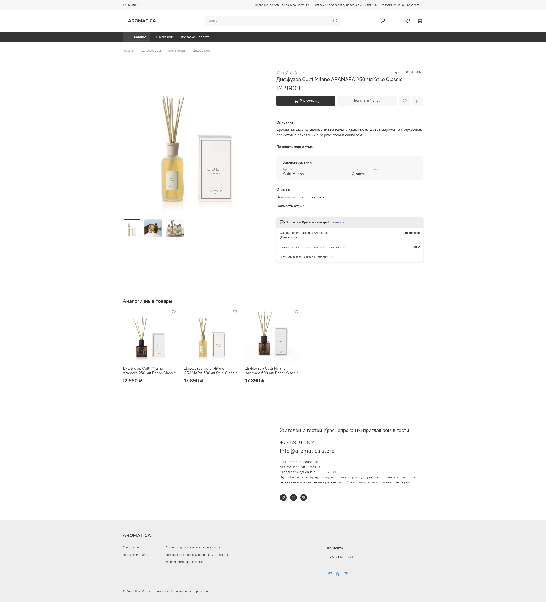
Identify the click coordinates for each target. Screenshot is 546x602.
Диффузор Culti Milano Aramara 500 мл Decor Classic (272, 370)
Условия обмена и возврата (400, 5)
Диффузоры (202, 50)
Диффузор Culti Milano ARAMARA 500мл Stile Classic (210, 370)
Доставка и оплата (195, 37)
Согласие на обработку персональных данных (345, 5)
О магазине (165, 37)
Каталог (140, 37)
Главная (129, 50)
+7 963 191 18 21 (132, 5)
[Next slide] (263, 143)
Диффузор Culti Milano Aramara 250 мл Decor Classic (149, 370)
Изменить (337, 222)
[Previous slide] (130, 143)
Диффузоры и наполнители (163, 50)
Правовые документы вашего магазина (282, 5)
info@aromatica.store (307, 450)
